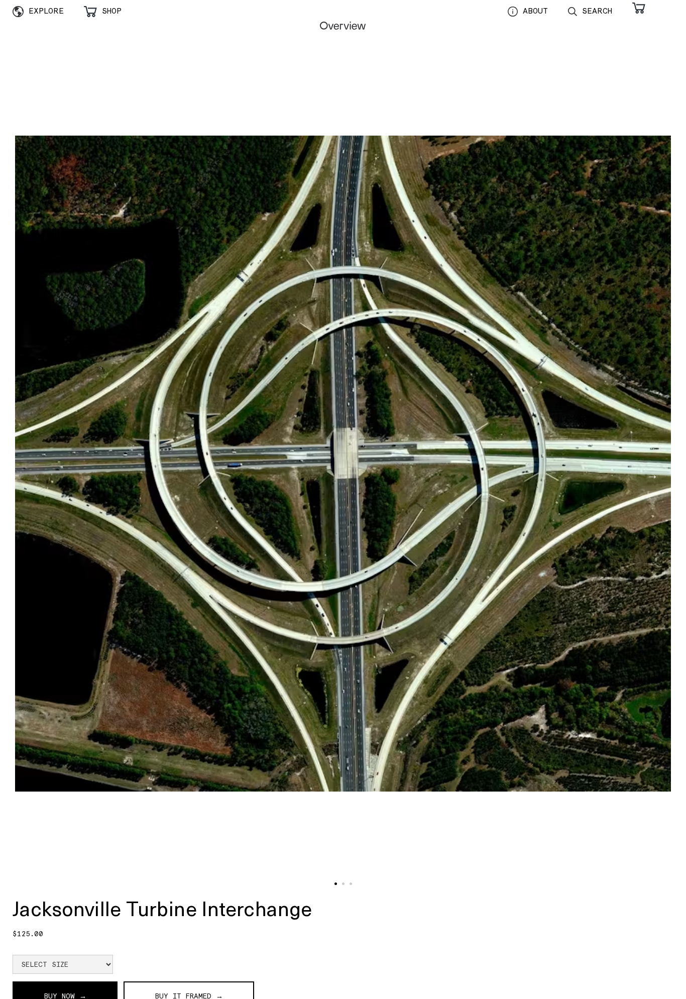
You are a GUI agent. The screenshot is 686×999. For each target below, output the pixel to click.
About (535, 11)
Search (597, 11)
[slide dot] (335, 883)
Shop (112, 11)
